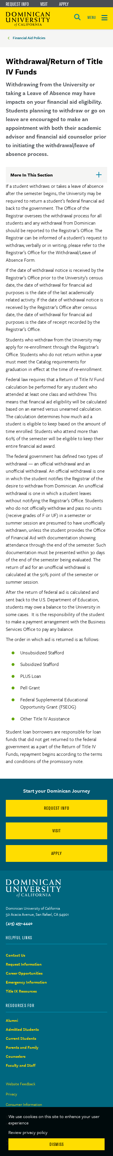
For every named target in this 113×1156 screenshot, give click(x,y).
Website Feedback (20, 1084)
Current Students (21, 1038)
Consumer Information (24, 1104)
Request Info (17, 4)
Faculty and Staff (21, 1065)
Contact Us (15, 955)
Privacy (11, 1094)
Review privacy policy (28, 1132)
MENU (92, 17)
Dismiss (57, 1144)
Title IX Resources (21, 991)
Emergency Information (26, 982)
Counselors (15, 1056)
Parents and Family (22, 1047)
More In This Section (40, 177)
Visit (44, 4)
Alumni (12, 1020)
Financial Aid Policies (29, 37)
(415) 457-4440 (19, 923)
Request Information (24, 964)
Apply (64, 4)
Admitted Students (22, 1029)
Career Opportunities (24, 973)
